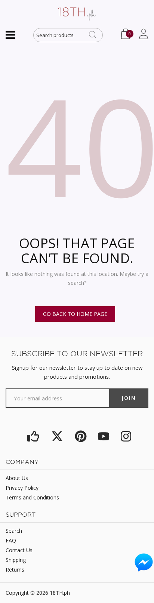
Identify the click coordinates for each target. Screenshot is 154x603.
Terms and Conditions (32, 497)
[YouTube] (103, 436)
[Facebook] (33, 436)
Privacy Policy (22, 487)
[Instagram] (126, 436)
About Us (17, 478)
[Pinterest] (81, 436)
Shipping (16, 559)
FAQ (11, 540)
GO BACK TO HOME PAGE (75, 313)
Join (128, 398)
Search (14, 530)
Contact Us (19, 550)
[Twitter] (57, 436)
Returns (15, 569)
